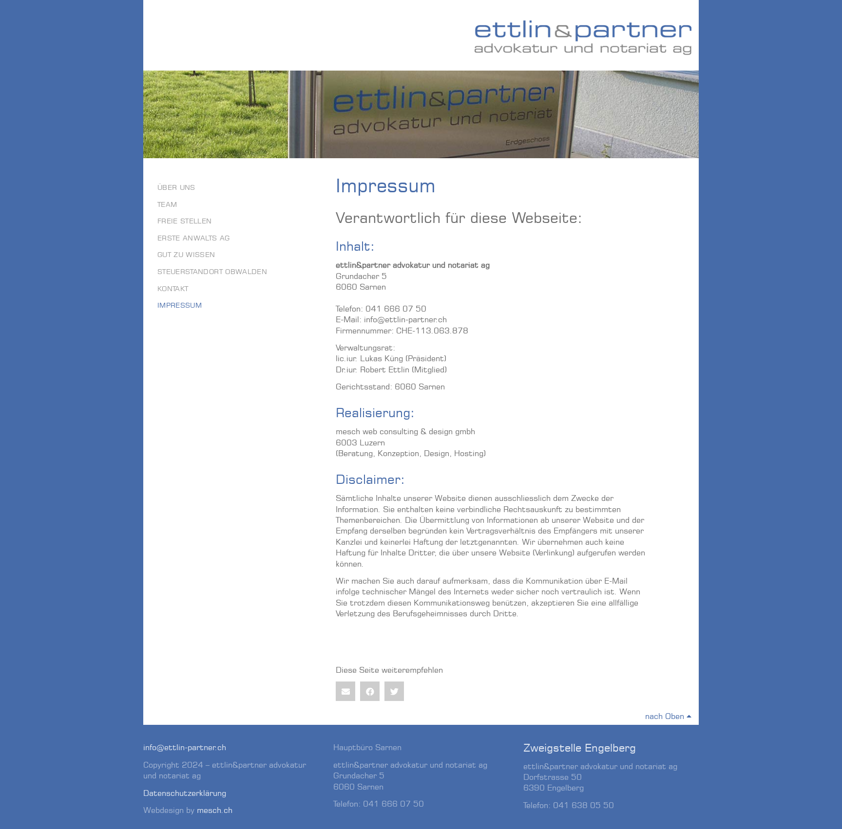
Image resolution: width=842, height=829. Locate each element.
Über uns (176, 187)
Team (167, 204)
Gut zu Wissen (186, 254)
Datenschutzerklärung (184, 793)
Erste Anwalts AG (193, 238)
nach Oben (666, 716)
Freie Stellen (184, 221)
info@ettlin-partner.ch (184, 747)
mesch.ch (214, 810)
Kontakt (172, 288)
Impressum (179, 305)
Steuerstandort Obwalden (212, 271)
